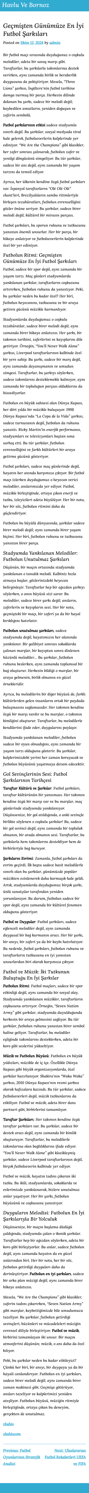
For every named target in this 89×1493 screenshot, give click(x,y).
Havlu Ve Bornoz (25, 5)
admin (54, 42)
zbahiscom (12, 1434)
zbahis (8, 1424)
